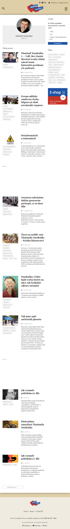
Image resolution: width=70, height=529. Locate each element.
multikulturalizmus (8, 116)
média (15, 464)
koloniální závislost (54, 75)
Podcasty (26, 526)
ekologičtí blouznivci (9, 327)
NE (51, 34)
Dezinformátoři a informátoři (29, 137)
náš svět (5, 258)
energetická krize (58, 64)
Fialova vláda (6, 149)
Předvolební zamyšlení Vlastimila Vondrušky (32, 424)
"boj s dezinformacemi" (9, 146)
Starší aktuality (12, 487)
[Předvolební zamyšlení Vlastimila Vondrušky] (10, 424)
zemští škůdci (6, 119)
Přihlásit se (54, 3)
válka (63, 75)
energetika (6, 330)
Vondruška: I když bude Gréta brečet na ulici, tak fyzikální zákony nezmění (32, 281)
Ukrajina (60, 82)
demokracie (6, 245)
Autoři (32, 511)
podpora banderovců (54, 69)
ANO (51, 32)
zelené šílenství (7, 333)
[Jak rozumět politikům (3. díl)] (10, 459)
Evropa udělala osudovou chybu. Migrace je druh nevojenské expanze (32, 101)
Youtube (37, 526)
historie (5, 64)
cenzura (5, 209)
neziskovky (6, 154)
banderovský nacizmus (55, 67)
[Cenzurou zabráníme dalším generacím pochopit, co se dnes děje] (10, 202)
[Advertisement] (25, 181)
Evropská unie (6, 250)
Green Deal (6, 302)
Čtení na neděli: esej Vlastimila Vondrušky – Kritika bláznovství (32, 237)
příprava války (61, 80)
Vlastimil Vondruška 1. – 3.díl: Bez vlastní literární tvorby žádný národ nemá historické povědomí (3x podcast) (33, 61)
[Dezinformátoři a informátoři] (10, 140)
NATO (11, 258)
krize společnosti (7, 67)
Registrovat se (63, 3)
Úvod (25, 511)
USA (15, 258)
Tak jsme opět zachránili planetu (31, 318)
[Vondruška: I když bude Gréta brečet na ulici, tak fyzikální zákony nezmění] (10, 287)
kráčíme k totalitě (53, 72)
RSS (45, 526)
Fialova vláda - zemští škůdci (56, 62)
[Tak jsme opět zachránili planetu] (10, 320)
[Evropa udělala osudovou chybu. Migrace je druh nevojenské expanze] (10, 99)
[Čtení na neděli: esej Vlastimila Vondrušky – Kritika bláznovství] (10, 238)
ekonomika (6, 248)
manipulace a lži (7, 111)
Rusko (50, 64)
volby (11, 404)
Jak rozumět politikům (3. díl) (30, 457)
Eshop (38, 511)
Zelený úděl (6, 307)
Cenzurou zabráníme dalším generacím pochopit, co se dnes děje (32, 202)
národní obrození (8, 256)
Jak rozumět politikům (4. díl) (30, 392)
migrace (5, 114)
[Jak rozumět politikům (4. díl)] (10, 394)
